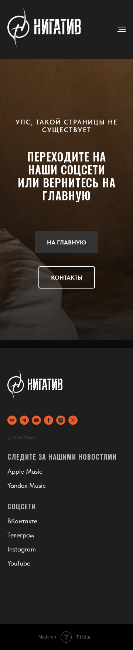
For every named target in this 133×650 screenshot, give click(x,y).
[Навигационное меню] (121, 29)
